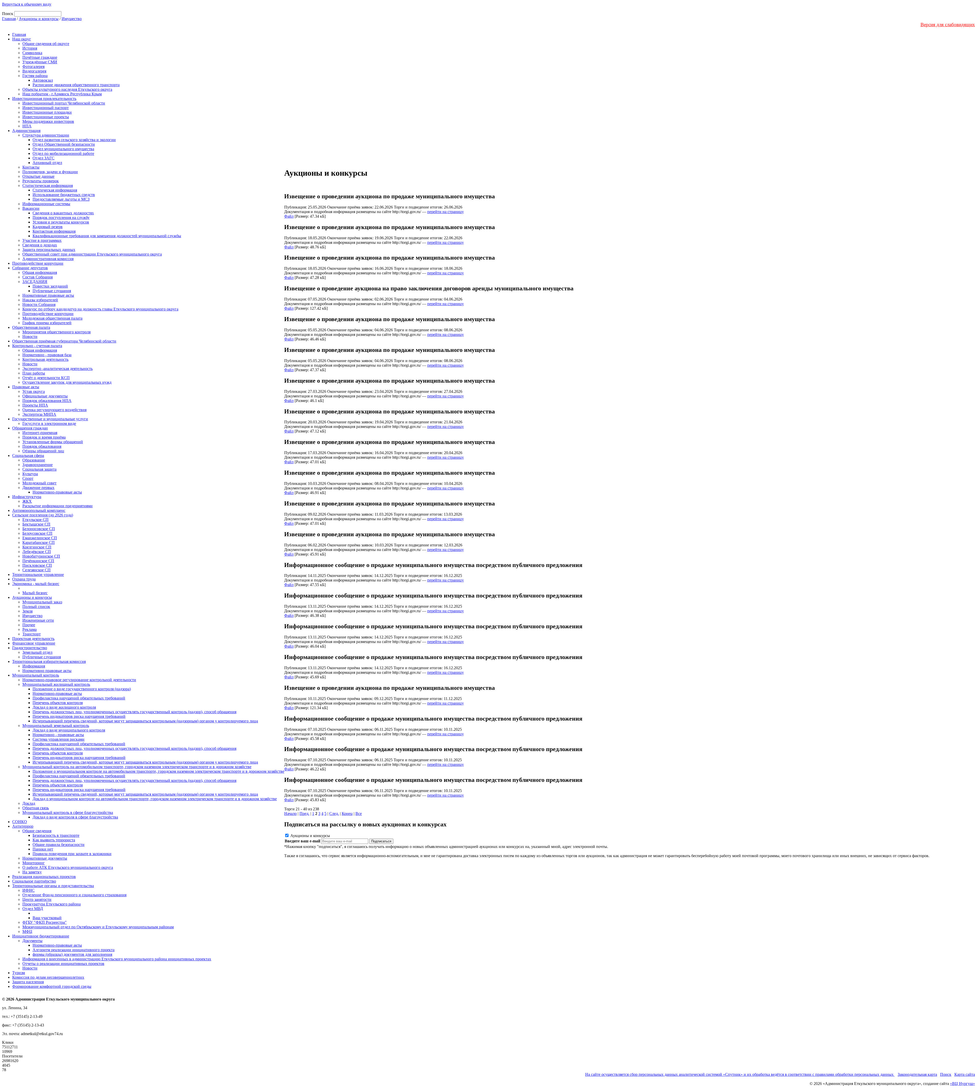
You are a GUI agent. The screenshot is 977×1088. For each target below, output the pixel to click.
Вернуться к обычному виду (26, 4)
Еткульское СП (35, 519)
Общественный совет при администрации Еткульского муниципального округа (92, 254)
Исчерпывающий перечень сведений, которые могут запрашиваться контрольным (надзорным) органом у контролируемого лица (145, 721)
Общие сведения (36, 831)
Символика (32, 53)
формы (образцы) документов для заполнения (72, 954)
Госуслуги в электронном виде (49, 423)
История (29, 48)
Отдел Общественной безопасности (64, 144)
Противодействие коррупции (37, 263)
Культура (30, 474)
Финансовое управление (33, 643)
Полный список (36, 606)
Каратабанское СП (38, 542)
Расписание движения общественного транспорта (76, 85)
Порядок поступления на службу (61, 217)
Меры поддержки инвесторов (48, 121)
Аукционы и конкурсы (39, 19)
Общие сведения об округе (45, 43)
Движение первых (38, 487)
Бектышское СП (36, 524)
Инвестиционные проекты (45, 117)
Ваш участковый (47, 918)
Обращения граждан (30, 428)
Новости (29, 336)
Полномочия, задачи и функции (50, 172)
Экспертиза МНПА (39, 414)
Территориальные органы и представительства (53, 886)
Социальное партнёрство (34, 881)
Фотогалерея (33, 66)
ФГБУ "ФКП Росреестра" (44, 922)
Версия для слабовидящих (948, 24)
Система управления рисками (58, 739)
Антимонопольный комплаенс (38, 510)
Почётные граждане (39, 57)
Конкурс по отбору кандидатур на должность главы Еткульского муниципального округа (100, 309)
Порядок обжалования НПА (46, 400)
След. (334, 813)
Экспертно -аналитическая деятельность (57, 368)
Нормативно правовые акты (46, 670)
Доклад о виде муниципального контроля (69, 730)
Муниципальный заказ (42, 602)
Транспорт (31, 634)
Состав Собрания (37, 277)
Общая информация (39, 272)
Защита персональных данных (48, 249)
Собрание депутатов (30, 268)
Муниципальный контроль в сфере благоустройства (67, 812)
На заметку (32, 872)
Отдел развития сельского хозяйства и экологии (74, 140)
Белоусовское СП (37, 533)
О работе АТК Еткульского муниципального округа (67, 867)
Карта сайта (964, 1074)
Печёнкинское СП (38, 561)
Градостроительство (29, 648)
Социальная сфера (28, 455)
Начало (290, 813)
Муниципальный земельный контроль (55, 725)
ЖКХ (27, 501)
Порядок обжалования (41, 446)
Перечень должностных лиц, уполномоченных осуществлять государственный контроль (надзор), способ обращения (134, 712)
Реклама (29, 629)
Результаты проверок (40, 181)
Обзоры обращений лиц (43, 451)
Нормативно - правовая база (46, 355)
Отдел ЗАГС (43, 158)
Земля (27, 611)
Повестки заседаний (50, 286)
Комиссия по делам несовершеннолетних (48, 977)
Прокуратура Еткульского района (51, 904)
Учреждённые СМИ (39, 62)
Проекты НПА (35, 405)
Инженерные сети (38, 620)
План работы (33, 373)
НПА (27, 126)
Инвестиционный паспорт (45, 108)
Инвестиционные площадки (47, 112)
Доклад (28, 803)
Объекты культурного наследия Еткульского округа (67, 89)
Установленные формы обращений (52, 442)
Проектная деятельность (33, 638)
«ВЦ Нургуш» (962, 1083)
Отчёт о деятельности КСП (46, 378)
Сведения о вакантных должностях (63, 213)
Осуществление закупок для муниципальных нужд (66, 382)
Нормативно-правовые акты (57, 492)
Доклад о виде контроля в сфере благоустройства (75, 817)
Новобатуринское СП (41, 556)
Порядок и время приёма (44, 437)
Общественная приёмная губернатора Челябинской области (64, 341)
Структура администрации (45, 135)
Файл (289, 216)
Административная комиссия (48, 259)
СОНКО (19, 821)
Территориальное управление (38, 574)
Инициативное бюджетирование (40, 936)
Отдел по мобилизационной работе (63, 153)
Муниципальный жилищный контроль (56, 684)
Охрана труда (24, 579)
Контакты (30, 167)
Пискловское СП (37, 565)
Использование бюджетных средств (64, 194)
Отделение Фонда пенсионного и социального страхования (74, 895)
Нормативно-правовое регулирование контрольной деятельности (79, 680)
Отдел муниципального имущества (63, 149)
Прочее (28, 625)
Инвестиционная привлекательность (44, 98)
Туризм (18, 973)
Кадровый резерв (48, 227)
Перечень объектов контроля (58, 703)
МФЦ (27, 931)
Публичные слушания (52, 291)
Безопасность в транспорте (56, 835)
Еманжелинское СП (39, 538)
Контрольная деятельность (45, 359)
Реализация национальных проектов (44, 876)
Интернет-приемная (39, 432)
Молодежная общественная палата (52, 318)
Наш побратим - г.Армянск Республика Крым (62, 94)
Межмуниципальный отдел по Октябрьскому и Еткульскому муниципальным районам (98, 927)
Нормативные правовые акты (48, 295)
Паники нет (43, 849)
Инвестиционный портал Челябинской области (63, 103)
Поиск (945, 1074)
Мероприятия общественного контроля (56, 332)
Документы (32, 940)
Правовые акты (25, 387)
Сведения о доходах (39, 245)
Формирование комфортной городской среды (51, 986)
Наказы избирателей (40, 300)
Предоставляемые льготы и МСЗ (61, 199)
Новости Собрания (38, 304)
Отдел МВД (32, 908)
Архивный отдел (47, 162)
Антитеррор (22, 826)
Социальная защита (39, 469)
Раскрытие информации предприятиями (57, 506)
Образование (33, 460)
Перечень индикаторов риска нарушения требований (79, 716)
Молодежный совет (39, 483)
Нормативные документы (44, 858)
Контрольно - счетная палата (37, 346)
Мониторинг (33, 863)
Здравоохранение (37, 465)
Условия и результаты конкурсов (61, 222)
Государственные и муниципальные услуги (50, 419)
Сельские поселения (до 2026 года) (42, 515)
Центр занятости (36, 899)
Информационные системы (46, 204)
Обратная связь (35, 808)
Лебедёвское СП (36, 551)
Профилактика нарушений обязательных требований (79, 698)
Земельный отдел (37, 652)
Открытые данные (38, 176)
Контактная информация (54, 231)
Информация (33, 666)
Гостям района (35, 75)
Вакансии (30, 208)
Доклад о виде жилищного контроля (64, 707)
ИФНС (28, 890)
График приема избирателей (46, 323)
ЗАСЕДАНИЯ (34, 281)
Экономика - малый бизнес (35, 584)
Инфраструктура (26, 497)
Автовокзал (43, 80)
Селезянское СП (36, 570)
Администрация (26, 130)
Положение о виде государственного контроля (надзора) (82, 689)
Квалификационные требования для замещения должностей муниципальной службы (107, 236)
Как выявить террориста (54, 840)
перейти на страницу (445, 212)
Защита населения (28, 982)
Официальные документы (45, 396)
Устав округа (33, 391)
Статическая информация (55, 190)
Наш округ (21, 39)
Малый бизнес (35, 593)
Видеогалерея (34, 71)
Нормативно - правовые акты (58, 735)
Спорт (27, 478)
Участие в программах (42, 240)
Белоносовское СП (38, 529)
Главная (9, 19)
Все (358, 813)
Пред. (304, 813)
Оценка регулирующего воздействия (54, 410)
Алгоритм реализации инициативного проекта (73, 950)
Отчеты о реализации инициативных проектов (63, 963)
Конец (347, 813)
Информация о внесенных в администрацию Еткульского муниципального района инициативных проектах (116, 959)
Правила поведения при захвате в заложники (72, 854)
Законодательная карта (917, 1074)
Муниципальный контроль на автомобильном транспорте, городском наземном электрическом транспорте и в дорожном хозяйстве (136, 767)
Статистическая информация (47, 185)
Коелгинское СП (36, 547)
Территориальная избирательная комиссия (49, 661)
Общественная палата (31, 327)
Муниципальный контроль (35, 675)
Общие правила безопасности (58, 844)
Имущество (72, 19)
